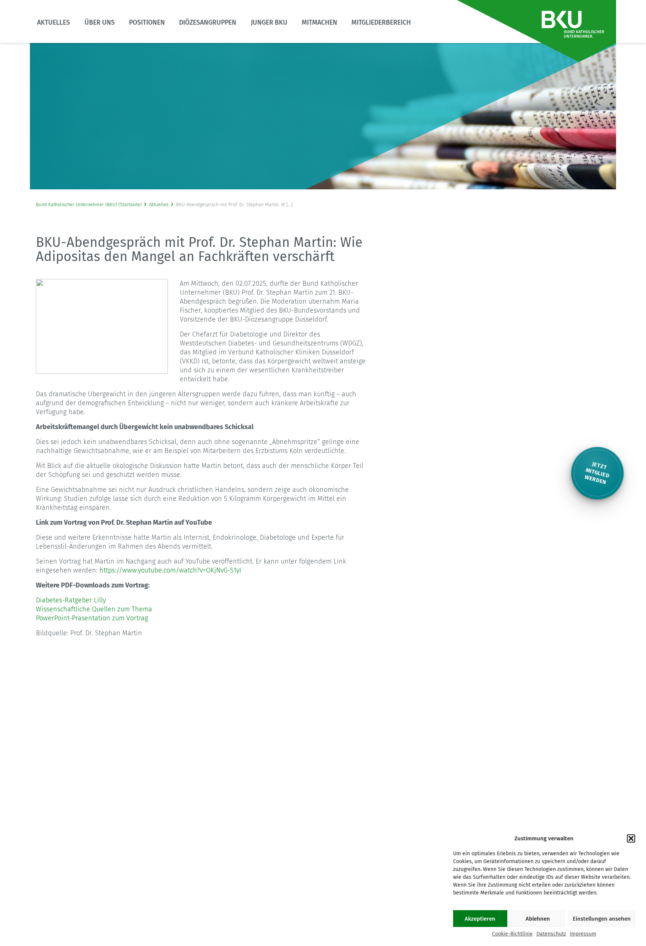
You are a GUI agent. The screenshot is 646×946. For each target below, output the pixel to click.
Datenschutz (551, 934)
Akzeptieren (480, 918)
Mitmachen (319, 23)
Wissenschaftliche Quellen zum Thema (94, 609)
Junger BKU (269, 23)
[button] (631, 838)
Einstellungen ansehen (602, 918)
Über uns (99, 23)
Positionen (147, 23)
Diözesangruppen (207, 23)
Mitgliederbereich (381, 23)
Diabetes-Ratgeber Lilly (71, 600)
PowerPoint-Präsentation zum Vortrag (92, 618)
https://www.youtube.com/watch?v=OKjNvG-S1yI (170, 570)
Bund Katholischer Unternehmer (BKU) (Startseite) (89, 204)
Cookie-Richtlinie (512, 934)
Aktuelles (53, 23)
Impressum (583, 934)
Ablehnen (538, 918)
